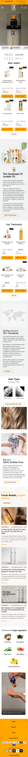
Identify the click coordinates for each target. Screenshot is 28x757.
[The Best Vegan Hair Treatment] (7, 234)
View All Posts (6, 503)
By (5, 527)
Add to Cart (7, 96)
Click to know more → (11, 215)
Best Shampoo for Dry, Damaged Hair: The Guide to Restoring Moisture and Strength (13, 609)
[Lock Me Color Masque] (21, 267)
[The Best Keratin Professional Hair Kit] (7, 73)
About (13, 732)
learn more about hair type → (14, 404)
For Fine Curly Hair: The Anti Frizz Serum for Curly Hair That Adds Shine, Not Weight (13, 531)
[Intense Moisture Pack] (21, 73)
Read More (5, 544)
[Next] (24, 694)
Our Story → (8, 371)
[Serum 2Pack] (21, 106)
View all (14, 134)
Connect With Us (13, 738)
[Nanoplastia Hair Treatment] (21, 234)
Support (13, 727)
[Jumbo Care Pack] (7, 106)
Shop (13, 721)
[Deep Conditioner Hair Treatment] (7, 267)
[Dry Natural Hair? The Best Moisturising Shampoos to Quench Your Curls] (14, 556)
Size (4, 90)
